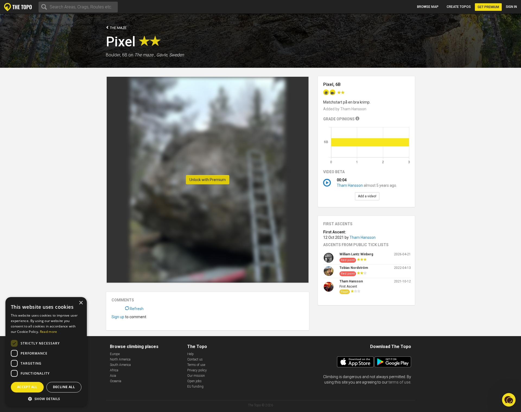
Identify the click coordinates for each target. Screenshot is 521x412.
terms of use (399, 382)
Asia (113, 376)
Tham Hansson (350, 185)
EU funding (195, 386)
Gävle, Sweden (170, 54)
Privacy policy (197, 370)
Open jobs (194, 381)
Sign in (511, 7)
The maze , (144, 54)
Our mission (196, 376)
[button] (46, 398)
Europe (115, 354)
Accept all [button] (27, 387)
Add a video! (367, 196)
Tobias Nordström (353, 268)
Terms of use (196, 365)
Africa (114, 370)
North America (120, 359)
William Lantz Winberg (356, 254)
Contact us (195, 359)
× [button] (81, 303)
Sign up (118, 317)
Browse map (428, 7)
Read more (48, 331)
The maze (117, 28)
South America (120, 365)
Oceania (115, 381)
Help (190, 354)
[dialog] (46, 352)
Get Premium (488, 7)
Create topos (459, 7)
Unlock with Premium (207, 180)
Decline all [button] (64, 387)
